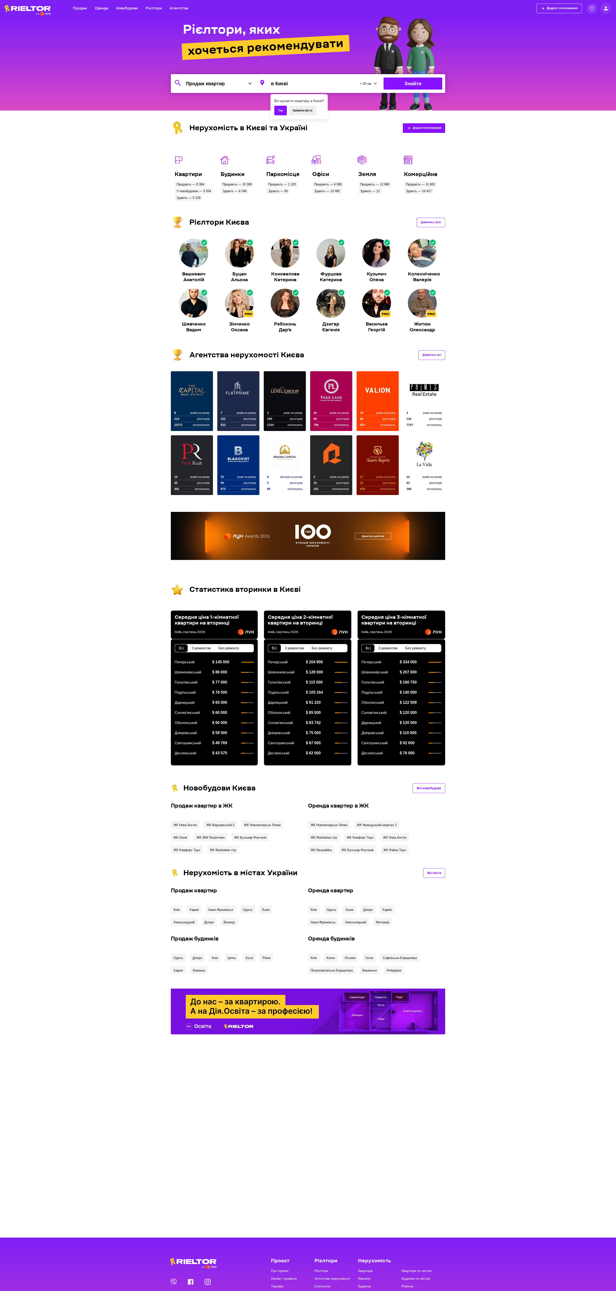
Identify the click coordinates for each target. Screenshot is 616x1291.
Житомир (382, 922)
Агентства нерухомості (332, 1278)
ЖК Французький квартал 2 (377, 825)
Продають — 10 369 (237, 184)
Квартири (365, 1271)
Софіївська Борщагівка (400, 958)
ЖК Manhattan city (223, 850)
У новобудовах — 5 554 (194, 191)
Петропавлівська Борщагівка (332, 970)
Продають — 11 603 (420, 184)
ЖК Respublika (321, 850)
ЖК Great (180, 837)
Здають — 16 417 (418, 191)
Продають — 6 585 (328, 184)
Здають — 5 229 (188, 198)
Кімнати (364, 1278)
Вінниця (229, 922)
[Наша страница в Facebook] (191, 1282)
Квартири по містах (417, 1271)
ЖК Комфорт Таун (186, 850)
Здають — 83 (278, 191)
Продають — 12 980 (374, 184)
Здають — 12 (370, 191)
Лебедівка (393, 970)
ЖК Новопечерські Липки (262, 825)
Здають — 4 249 (234, 191)
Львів (266, 910)
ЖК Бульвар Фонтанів (250, 837)
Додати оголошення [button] (562, 8)
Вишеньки (369, 970)
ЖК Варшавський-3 (220, 825)
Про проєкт (280, 1271)
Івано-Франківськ (220, 910)
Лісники (350, 958)
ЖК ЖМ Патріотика (211, 837)
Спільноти (322, 1286)
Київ (176, 910)
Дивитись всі (432, 355)
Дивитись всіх (431, 222)
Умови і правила (284, 1278)
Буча (249, 958)
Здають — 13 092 (327, 191)
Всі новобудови (429, 788)
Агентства (179, 8)
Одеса (247, 910)
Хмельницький (184, 922)
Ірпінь (232, 958)
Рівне (266, 958)
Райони (407, 1286)
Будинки (364, 1286)
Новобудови (127, 8)
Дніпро (209, 922)
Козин (331, 958)
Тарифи (277, 1286)
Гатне (369, 958)
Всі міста (434, 873)
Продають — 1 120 (282, 184)
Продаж (80, 8)
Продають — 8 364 (190, 184)
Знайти (412, 83)
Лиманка (198, 970)
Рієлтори (154, 8)
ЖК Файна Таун (394, 850)
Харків (194, 910)
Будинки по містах (416, 1278)
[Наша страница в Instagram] (208, 1282)
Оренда (101, 8)
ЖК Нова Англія (185, 825)
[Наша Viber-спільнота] (174, 1282)
